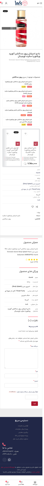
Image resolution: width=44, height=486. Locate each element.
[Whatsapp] (9, 460)
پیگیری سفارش (23, 432)
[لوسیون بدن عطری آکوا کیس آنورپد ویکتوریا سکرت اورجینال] (12, 138)
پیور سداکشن (6, 219)
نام (36, 371)
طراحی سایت (36, 472)
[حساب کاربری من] (6, 3)
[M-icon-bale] (4, 460)
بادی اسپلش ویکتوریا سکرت (11, 216)
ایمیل (36, 381)
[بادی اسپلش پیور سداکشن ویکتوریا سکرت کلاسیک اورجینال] (30, 138)
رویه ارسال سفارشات (21, 429)
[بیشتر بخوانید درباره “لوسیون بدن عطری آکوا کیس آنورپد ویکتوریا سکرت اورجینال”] (18, 144)
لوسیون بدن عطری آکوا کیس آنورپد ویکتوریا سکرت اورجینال (12, 151)
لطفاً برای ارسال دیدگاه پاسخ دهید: (24, 392)
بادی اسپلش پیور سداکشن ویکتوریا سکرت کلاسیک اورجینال (30, 151)
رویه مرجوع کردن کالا (21, 436)
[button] (36, 144)
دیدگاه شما (34, 346)
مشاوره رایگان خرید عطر (20, 439)
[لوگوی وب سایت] (21, 3)
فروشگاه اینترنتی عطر (8, 467)
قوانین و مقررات (23, 426)
